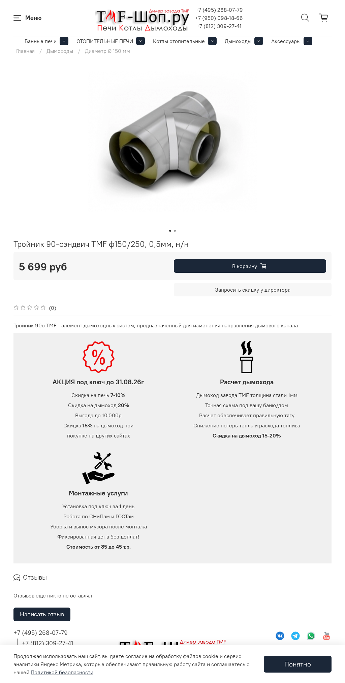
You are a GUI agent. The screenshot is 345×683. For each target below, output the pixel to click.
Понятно (297, 664)
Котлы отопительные (179, 41)
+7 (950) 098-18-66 (219, 17)
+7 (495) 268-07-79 (219, 9)
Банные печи (41, 41)
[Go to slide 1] (170, 231)
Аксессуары (286, 41)
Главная (25, 50)
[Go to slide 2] (175, 231)
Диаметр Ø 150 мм (107, 50)
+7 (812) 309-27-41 (219, 26)
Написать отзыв (42, 614)
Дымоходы (238, 41)
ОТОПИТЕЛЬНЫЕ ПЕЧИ (104, 41)
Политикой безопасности (62, 672)
